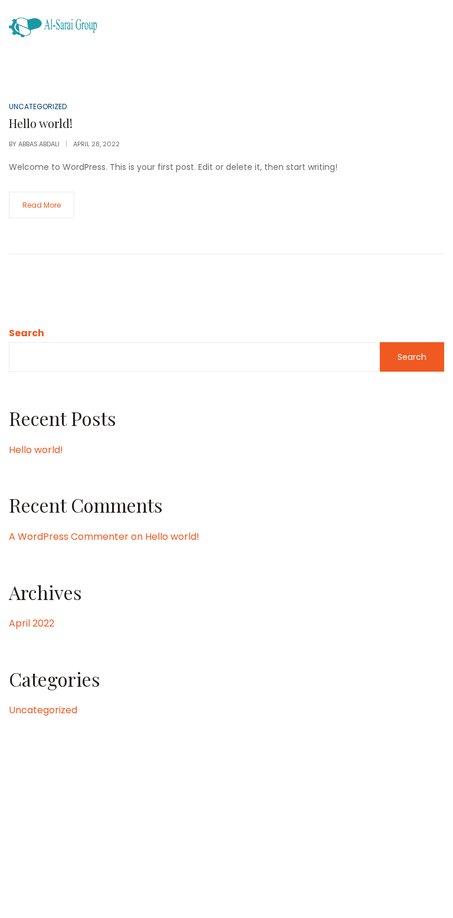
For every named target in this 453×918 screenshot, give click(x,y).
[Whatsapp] (262, 843)
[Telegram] (286, 843)
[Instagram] (190, 843)
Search (26, 333)
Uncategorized (43, 710)
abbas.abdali (39, 144)
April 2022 (31, 623)
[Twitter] (238, 843)
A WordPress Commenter (69, 536)
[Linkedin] (214, 843)
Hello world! (36, 450)
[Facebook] (165, 843)
